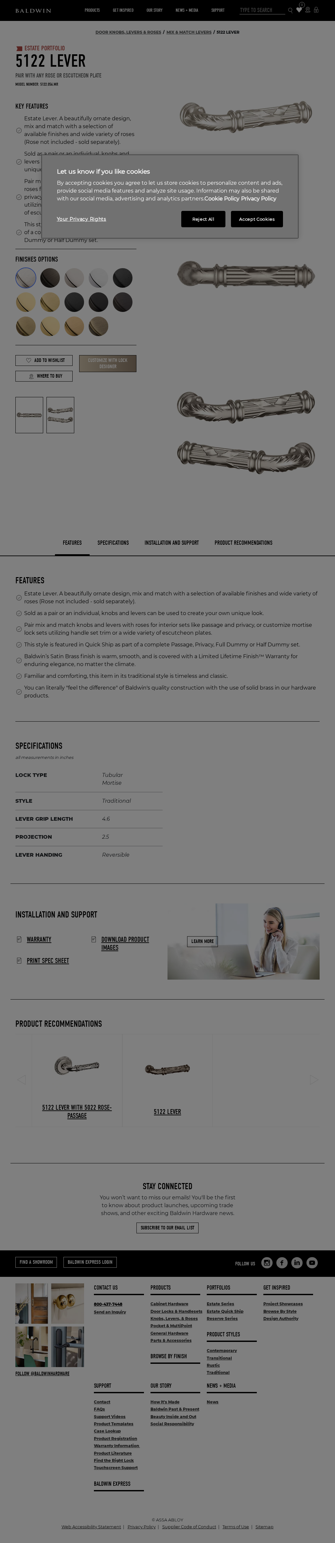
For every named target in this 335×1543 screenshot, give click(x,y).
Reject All (203, 219)
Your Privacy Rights (81, 219)
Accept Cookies (256, 219)
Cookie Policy (221, 199)
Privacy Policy (258, 199)
